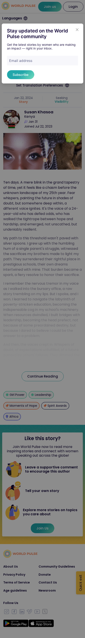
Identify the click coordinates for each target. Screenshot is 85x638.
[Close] (77, 29)
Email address (20, 60)
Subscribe (21, 75)
